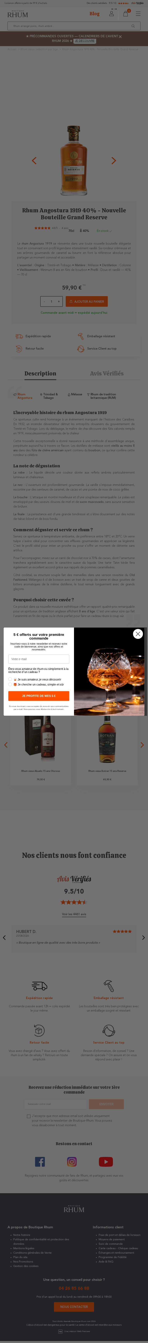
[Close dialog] (138, 634)
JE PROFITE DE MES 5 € (39, 695)
